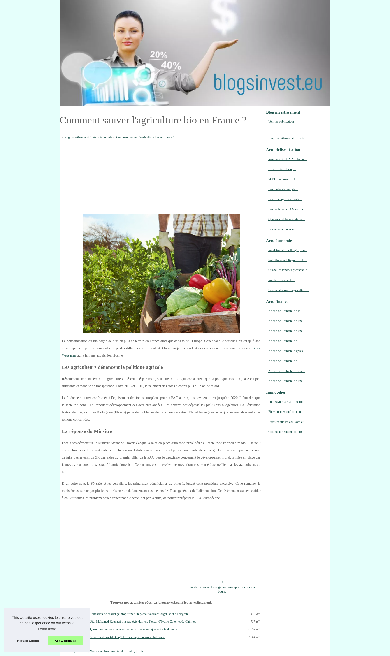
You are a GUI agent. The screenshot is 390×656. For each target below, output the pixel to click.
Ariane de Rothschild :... (284, 341)
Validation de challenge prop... (287, 250)
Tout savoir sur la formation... (287, 401)
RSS (140, 651)
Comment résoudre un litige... (287, 431)
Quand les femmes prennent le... (289, 270)
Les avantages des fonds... (285, 199)
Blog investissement (76, 137)
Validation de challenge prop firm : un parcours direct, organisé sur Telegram (139, 613)
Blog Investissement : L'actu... (287, 138)
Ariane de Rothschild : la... (285, 311)
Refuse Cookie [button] (28, 640)
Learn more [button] (47, 629)
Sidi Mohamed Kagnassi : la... (287, 260)
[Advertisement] (161, 173)
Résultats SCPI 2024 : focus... (287, 159)
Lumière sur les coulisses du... (287, 422)
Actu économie (102, 137)
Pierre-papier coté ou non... (286, 411)
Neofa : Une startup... (282, 169)
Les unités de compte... (283, 189)
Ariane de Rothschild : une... (286, 321)
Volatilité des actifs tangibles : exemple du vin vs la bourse (222, 589)
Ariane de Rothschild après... (286, 351)
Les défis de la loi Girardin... (287, 209)
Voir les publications (281, 121)
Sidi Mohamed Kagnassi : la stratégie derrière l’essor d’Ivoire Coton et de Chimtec (143, 621)
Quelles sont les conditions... (286, 219)
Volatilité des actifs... (281, 280)
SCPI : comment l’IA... (283, 179)
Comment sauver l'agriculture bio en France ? (145, 137)
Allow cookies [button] (65, 640)
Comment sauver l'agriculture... (288, 290)
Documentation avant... (283, 229)
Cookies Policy (126, 651)
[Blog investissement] (195, 53)
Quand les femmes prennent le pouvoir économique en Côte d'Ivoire (133, 629)
